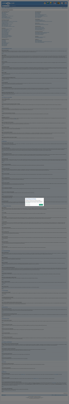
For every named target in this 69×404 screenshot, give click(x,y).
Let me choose (28, 204)
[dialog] (34, 202)
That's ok (41, 204)
